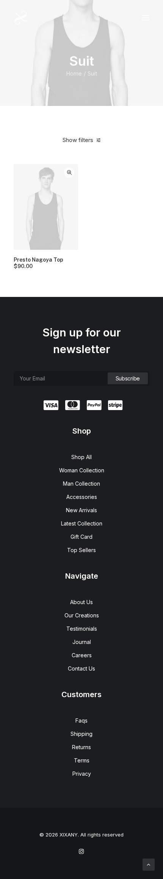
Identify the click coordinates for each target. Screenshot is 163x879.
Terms (81, 760)
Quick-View (69, 172)
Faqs (81, 720)
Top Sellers (81, 550)
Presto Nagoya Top (38, 263)
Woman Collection (81, 470)
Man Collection (81, 483)
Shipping (81, 734)
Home (74, 73)
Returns (81, 747)
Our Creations (81, 615)
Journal (81, 642)
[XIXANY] (21, 17)
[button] (145, 18)
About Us (81, 602)
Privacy (81, 773)
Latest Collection (81, 523)
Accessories (81, 497)
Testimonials (81, 628)
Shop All (81, 457)
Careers (82, 655)
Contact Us (81, 668)
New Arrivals (81, 510)
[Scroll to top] (149, 864)
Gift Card (81, 536)
